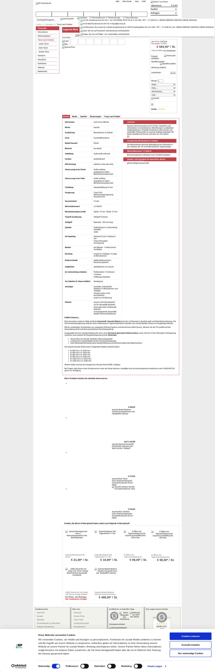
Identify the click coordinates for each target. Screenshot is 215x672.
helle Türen (43, 48)
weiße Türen (44, 44)
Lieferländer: (156, 73)
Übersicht (40, 613)
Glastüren (41, 56)
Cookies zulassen (191, 636)
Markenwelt (42, 71)
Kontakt (40, 616)
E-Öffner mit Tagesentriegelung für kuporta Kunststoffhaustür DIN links (162, 558)
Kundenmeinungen (81, 623)
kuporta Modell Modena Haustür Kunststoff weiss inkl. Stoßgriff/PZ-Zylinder (123, 412)
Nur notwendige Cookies (190, 653)
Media (74, 117)
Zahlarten (40, 620)
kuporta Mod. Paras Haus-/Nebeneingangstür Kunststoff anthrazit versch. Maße (122, 482)
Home (38, 24)
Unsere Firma (79, 616)
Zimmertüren (43, 32)
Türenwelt (49, 24)
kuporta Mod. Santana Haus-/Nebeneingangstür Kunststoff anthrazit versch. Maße (122, 515)
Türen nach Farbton (64, 24)
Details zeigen (155, 666)
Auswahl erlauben (190, 645)
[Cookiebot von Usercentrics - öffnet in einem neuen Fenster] (19, 666)
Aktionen (41, 67)
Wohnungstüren (44, 36)
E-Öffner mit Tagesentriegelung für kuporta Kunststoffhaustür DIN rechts (135, 558)
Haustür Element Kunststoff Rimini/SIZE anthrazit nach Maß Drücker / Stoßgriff (123, 446)
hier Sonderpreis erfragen (76, 599)
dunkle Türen (44, 52)
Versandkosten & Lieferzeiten (48, 623)
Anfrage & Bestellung (45, 627)
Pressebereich (79, 627)
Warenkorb (156, 5)
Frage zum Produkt (112, 117)
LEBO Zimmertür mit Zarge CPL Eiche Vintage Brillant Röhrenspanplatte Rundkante (76, 595)
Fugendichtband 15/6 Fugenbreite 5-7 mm (103, 556)
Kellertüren (42, 64)
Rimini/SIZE (108, 365)
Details (66, 117)
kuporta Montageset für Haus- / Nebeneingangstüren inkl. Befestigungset (76, 558)
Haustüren (42, 60)
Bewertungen (95, 117)
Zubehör (83, 117)
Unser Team (78, 620)
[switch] (84, 666)
